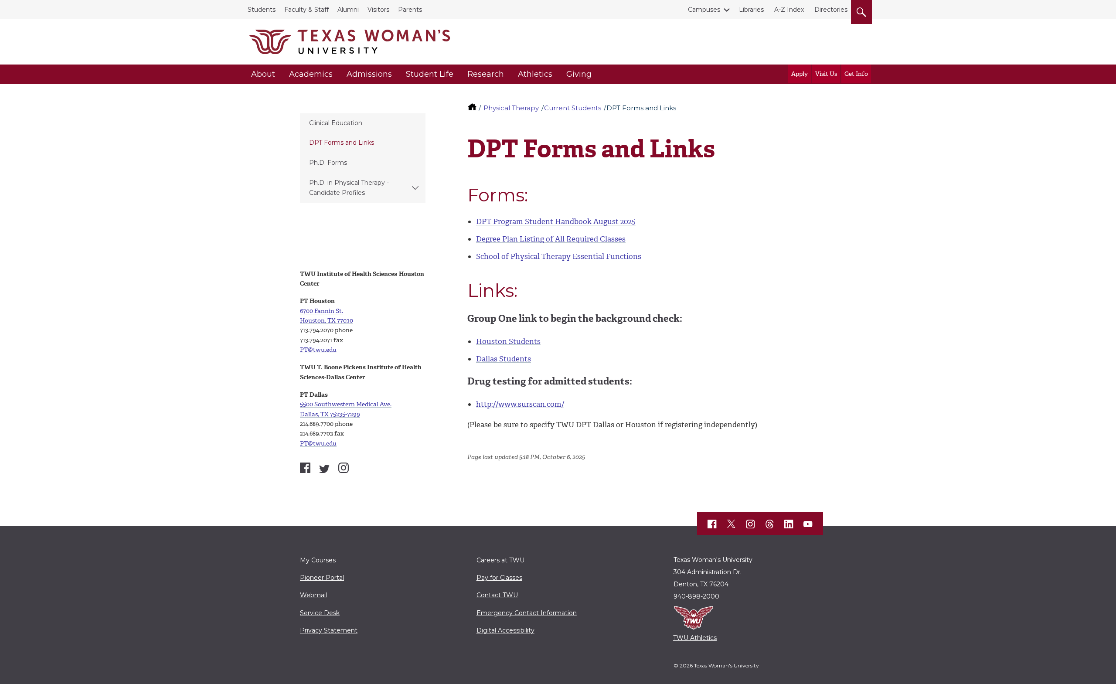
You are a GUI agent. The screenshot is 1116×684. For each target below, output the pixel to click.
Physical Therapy (511, 108)
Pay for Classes (499, 578)
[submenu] (415, 188)
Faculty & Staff (306, 10)
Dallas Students (503, 359)
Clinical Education (335, 123)
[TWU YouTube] (808, 524)
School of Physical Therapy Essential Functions (558, 256)
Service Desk (320, 613)
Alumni (348, 10)
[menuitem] (362, 123)
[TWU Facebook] (712, 524)
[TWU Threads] (770, 524)
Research (485, 74)
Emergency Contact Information (526, 613)
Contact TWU (497, 595)
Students (262, 10)
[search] (861, 10)
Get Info (856, 74)
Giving (579, 74)
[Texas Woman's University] (349, 42)
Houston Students (508, 341)
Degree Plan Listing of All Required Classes (551, 239)
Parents (410, 10)
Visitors (378, 10)
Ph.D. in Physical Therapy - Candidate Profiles (349, 188)
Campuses (704, 10)
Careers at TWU (500, 560)
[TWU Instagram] (750, 524)
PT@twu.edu (318, 350)
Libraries (751, 10)
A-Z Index (789, 10)
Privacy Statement (328, 630)
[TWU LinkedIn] (789, 524)
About (263, 74)
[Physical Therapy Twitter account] (324, 469)
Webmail (313, 595)
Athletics (535, 74)
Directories (830, 10)
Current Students (572, 108)
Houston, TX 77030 (326, 320)
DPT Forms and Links (341, 142)
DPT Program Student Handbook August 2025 (556, 221)
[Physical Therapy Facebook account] (305, 468)
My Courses (318, 560)
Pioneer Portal (322, 578)
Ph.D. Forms (328, 163)
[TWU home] (473, 108)
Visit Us (826, 74)
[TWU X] (731, 524)
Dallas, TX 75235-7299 (330, 414)
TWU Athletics (695, 638)
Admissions (369, 74)
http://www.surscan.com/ (520, 404)
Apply (799, 74)
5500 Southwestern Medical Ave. (345, 404)
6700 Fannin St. (321, 311)
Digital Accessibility (505, 630)
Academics (311, 74)
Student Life (429, 74)
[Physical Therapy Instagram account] (343, 468)
